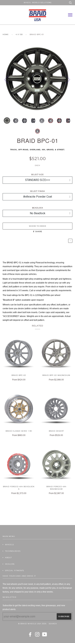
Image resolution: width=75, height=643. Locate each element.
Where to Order (37, 226)
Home (6, 34)
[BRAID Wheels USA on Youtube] (44, 636)
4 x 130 (19, 34)
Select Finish (37, 191)
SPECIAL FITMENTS (14, 570)
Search (53, 624)
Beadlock (37, 208)
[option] (37, 79)
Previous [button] (8, 79)
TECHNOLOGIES (12, 551)
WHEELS (9, 545)
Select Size (37, 174)
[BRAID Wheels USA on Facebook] (30, 636)
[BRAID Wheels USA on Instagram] (37, 636)
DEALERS (9, 564)
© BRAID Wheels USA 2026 (32, 624)
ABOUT (8, 558)
